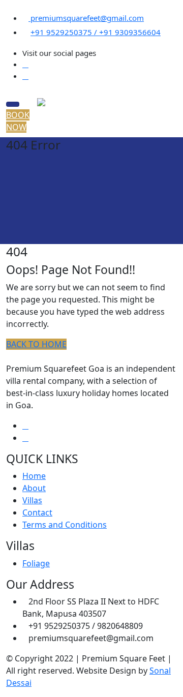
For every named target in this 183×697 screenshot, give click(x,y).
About (34, 488)
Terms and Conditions (64, 524)
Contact (37, 512)
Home (34, 475)
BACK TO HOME (36, 344)
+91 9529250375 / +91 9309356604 (95, 32)
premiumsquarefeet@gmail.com (86, 18)
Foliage (36, 563)
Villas (32, 500)
